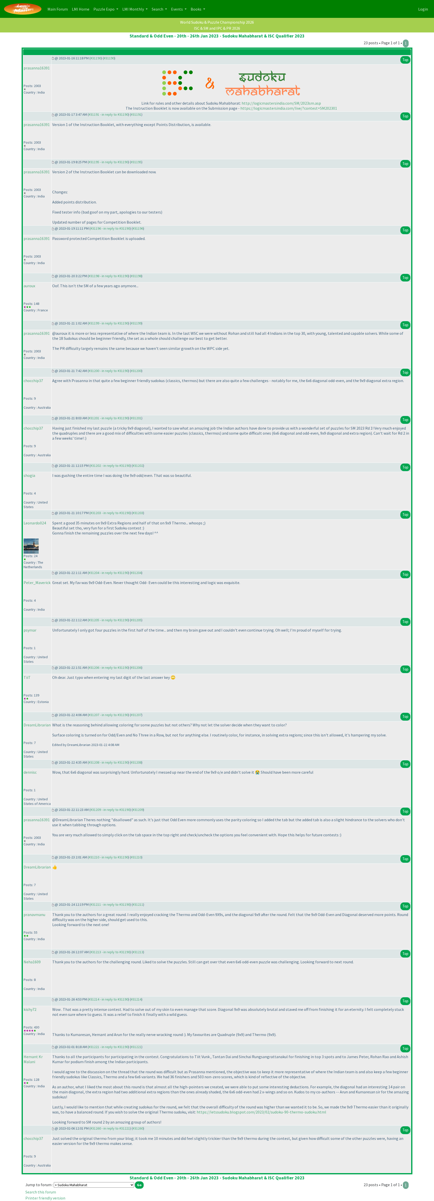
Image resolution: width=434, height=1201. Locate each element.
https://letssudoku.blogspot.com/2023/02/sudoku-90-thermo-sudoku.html (261, 1111)
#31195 (136, 162)
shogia (29, 475)
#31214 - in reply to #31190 (108, 999)
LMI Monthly (133, 9)
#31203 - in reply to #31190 (110, 513)
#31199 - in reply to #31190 (108, 323)
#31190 (95, 58)
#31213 (138, 952)
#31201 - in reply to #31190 (108, 418)
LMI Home (81, 9)
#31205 (136, 620)
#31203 (138, 513)
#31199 (136, 323)
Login (423, 9)
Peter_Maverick (37, 582)
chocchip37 (33, 380)
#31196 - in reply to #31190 (110, 228)
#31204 (136, 572)
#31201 (136, 418)
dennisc (30, 772)
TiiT (27, 677)
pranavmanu (34, 914)
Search (158, 9)
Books (196, 9)
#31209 (138, 809)
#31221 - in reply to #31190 (108, 1047)
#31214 (136, 999)
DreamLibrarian (37, 724)
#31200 (136, 370)
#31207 (136, 715)
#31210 (136, 857)
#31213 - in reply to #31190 (110, 952)
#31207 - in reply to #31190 (108, 715)
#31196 (138, 228)
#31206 (136, 667)
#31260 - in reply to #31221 (110, 1128)
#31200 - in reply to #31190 (108, 370)
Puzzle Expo (104, 9)
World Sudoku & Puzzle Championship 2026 (217, 22)
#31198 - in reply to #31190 (108, 276)
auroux (29, 285)
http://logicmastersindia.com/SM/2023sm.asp (281, 103)
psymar (30, 630)
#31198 (136, 276)
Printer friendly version (45, 1197)
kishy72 (30, 1009)
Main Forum (58, 9)
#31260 (138, 1128)
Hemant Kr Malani (33, 1059)
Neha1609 (32, 961)
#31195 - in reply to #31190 (108, 162)
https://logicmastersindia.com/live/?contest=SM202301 (288, 108)
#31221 (136, 1047)
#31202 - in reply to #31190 (110, 465)
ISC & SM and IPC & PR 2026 (217, 28)
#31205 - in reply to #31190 (108, 620)
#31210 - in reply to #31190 (108, 857)
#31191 (136, 114)
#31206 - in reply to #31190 (108, 667)
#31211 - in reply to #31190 (110, 904)
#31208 (136, 762)
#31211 (138, 904)
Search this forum (40, 1191)
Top (405, 59)
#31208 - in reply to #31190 (108, 762)
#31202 (138, 465)
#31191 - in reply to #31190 (108, 114)
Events (177, 9)
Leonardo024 (35, 522)
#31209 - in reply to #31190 (110, 809)
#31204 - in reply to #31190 (108, 572)
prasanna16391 (37, 67)
